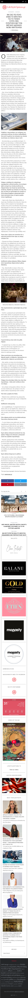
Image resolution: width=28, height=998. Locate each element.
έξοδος (6, 971)
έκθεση (3, 971)
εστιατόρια (15, 975)
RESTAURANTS (11, 11)
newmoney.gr (8, 474)
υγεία (19, 986)
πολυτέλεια (18, 981)
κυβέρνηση (23, 977)
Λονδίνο (4, 968)
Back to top (13, 995)
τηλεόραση (16, 986)
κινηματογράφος (6, 977)
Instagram (11, 964)
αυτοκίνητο (15, 971)
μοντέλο (6, 979)
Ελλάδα (22, 964)
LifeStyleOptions (14, 30)
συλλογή (20, 984)
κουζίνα (14, 977)
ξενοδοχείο (21, 979)
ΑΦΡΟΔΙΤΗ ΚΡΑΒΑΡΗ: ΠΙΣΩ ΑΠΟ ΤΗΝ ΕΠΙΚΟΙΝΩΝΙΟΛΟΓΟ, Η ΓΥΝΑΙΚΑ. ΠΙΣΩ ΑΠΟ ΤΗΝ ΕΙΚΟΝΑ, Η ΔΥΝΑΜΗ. (13, 816)
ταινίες (8, 986)
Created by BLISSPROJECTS (19, 991)
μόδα (11, 979)
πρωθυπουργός (4, 983)
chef (2, 964)
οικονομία (3, 981)
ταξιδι (12, 986)
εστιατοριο (6, 975)
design (6, 964)
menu (15, 964)
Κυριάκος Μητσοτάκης (18, 966)
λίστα (2, 979)
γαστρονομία (11, 973)
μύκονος (15, 979)
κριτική (17, 977)
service (18, 964)
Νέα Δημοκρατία (15, 969)
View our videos (14, 769)
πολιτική (12, 981)
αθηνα (10, 971)
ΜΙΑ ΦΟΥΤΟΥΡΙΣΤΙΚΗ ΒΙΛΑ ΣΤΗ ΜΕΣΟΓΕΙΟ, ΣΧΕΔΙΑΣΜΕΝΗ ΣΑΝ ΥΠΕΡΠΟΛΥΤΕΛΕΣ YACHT (14, 533)
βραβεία (4, 973)
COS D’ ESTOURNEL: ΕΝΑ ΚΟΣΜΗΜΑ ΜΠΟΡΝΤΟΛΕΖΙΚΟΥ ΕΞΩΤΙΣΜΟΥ (14, 515)
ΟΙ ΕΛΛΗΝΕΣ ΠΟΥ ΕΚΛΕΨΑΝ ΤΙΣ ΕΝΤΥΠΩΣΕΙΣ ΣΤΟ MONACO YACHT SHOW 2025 (13, 864)
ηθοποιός (22, 975)
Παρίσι (23, 969)
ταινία (3, 986)
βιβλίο (19, 971)
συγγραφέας (15, 983)
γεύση (18, 973)
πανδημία (7, 982)
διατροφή (22, 973)
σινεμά (10, 984)
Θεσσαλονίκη (5, 967)
